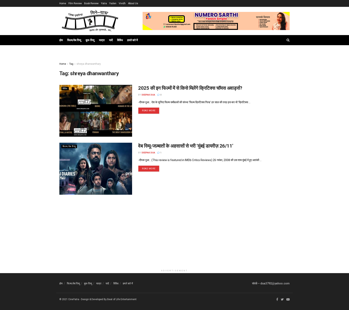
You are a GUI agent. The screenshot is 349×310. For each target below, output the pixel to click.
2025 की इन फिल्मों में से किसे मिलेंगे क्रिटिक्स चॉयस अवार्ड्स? (190, 88)
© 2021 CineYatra (69, 299)
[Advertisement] (174, 239)
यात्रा (102, 40)
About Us (133, 3)
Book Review (91, 3)
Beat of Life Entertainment (122, 299)
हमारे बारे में (132, 40)
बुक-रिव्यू (90, 40)
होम (61, 40)
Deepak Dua (148, 95)
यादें (111, 40)
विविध (120, 40)
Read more (149, 110)
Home (62, 3)
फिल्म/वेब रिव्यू (74, 40)
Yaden (112, 3)
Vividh (122, 3)
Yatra (104, 3)
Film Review (75, 3)
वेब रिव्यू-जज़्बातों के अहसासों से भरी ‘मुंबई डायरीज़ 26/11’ (185, 146)
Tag (71, 63)
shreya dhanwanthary (89, 63)
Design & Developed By (94, 299)
